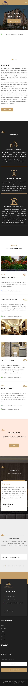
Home (2, 625)
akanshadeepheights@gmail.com (14, 603)
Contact (3, 639)
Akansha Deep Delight (10, 557)
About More (7, 109)
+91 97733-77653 (10, 599)
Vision (2, 631)
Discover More (14, 21)
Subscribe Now (14, 670)
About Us (3, 628)
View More (14, 445)
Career (2, 636)
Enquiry (3, 634)
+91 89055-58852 (10, 596)
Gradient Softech (20, 682)
